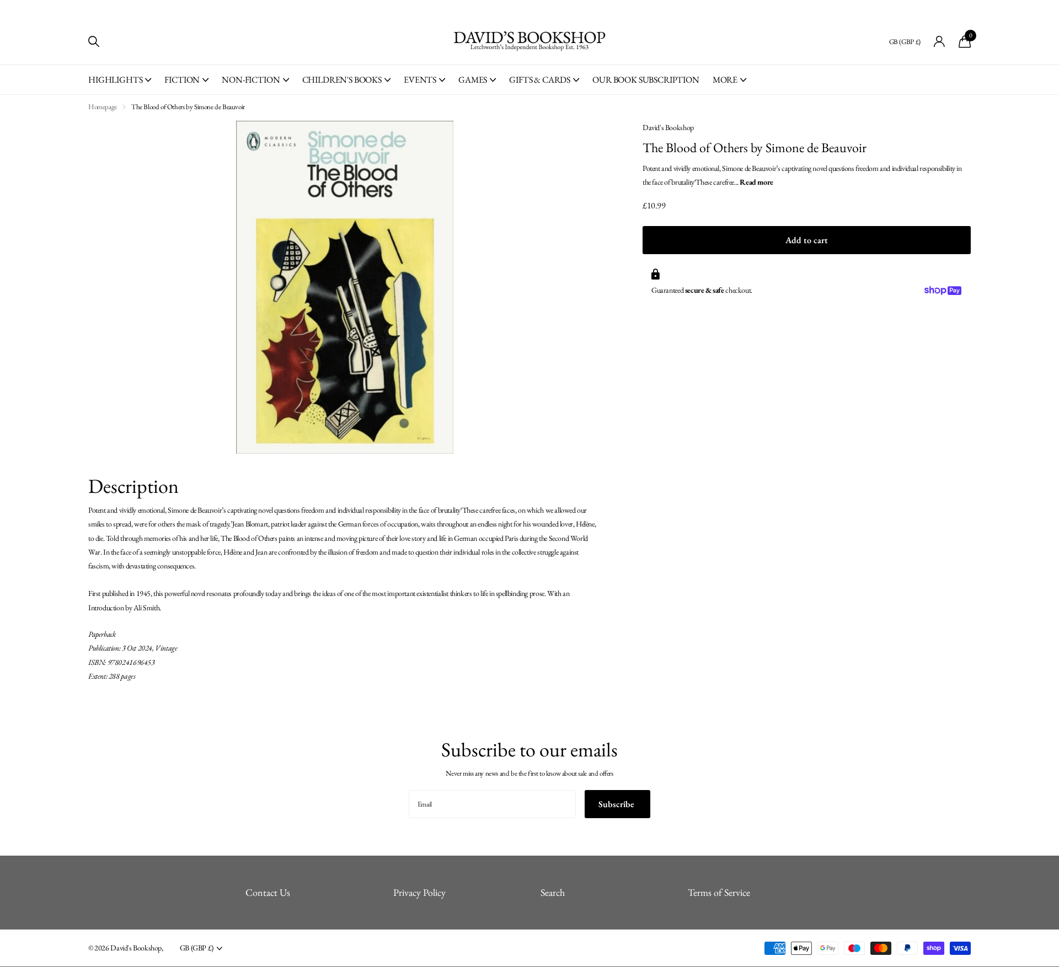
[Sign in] (939, 41)
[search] (93, 41)
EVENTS (420, 79)
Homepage (102, 106)
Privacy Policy (419, 892)
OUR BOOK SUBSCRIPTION (645, 79)
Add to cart (806, 240)
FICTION (182, 79)
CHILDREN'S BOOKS (342, 79)
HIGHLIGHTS (115, 79)
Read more (756, 182)
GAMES (472, 79)
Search (553, 892)
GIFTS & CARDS (539, 79)
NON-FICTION (251, 79)
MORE (725, 79)
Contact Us (267, 892)
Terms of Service (719, 892)
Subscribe (617, 804)
